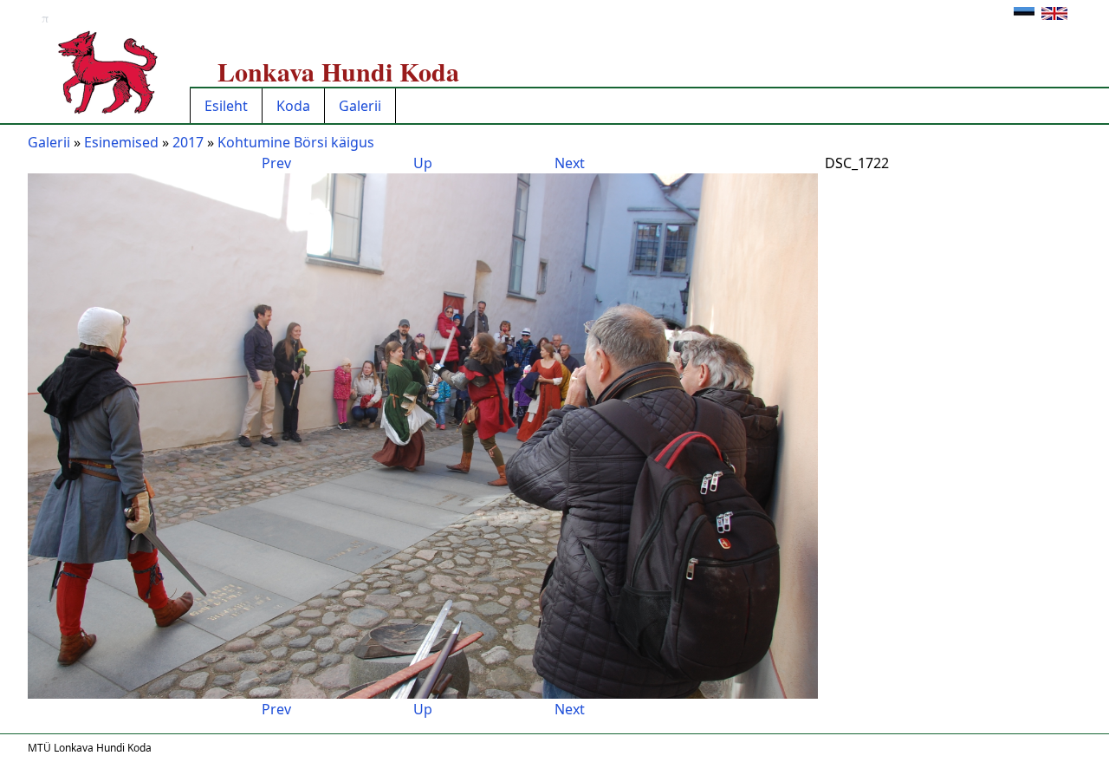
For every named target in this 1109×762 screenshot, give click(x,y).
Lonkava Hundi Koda (338, 71)
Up (422, 163)
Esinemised (121, 142)
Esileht (226, 105)
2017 (188, 142)
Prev (276, 163)
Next (569, 163)
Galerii (360, 105)
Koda (293, 105)
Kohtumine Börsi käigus (295, 142)
